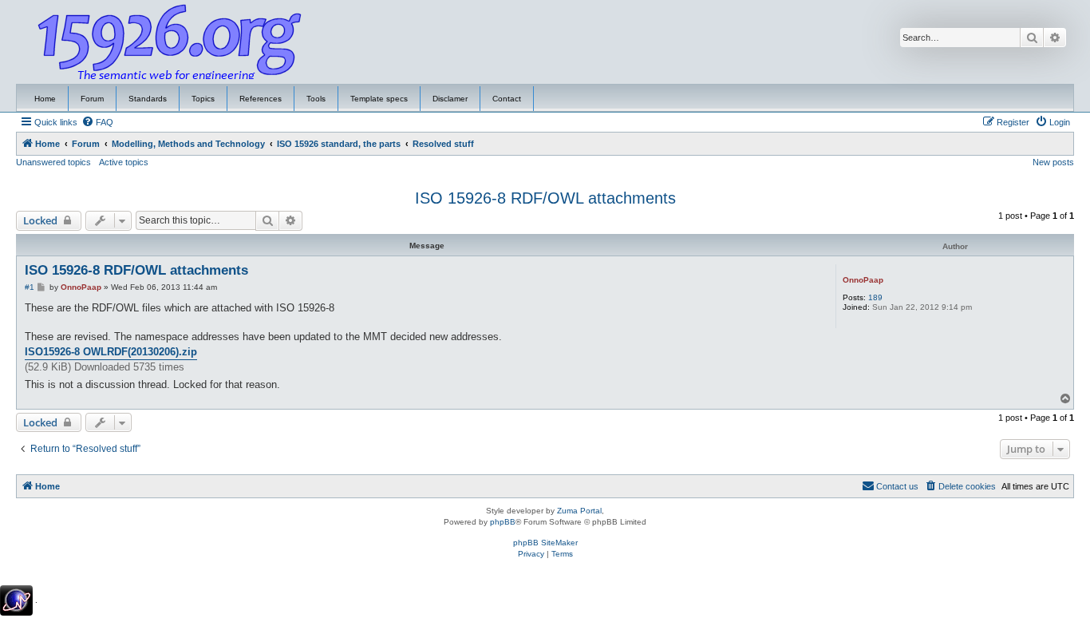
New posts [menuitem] (1053, 162)
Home (45, 98)
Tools (316, 98)
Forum (92, 98)
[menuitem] (97, 122)
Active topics (123, 162)
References (260, 98)
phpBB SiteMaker (545, 542)
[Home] (170, 42)
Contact (506, 98)
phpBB (502, 521)
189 (875, 297)
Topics (203, 98)
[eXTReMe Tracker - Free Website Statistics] (16, 600)
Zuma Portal (579, 510)
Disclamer (450, 98)
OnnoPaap (863, 279)
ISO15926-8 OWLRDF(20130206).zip (111, 352)
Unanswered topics (53, 162)
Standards (147, 98)
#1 (29, 287)
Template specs (379, 98)
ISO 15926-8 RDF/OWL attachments (545, 198)
